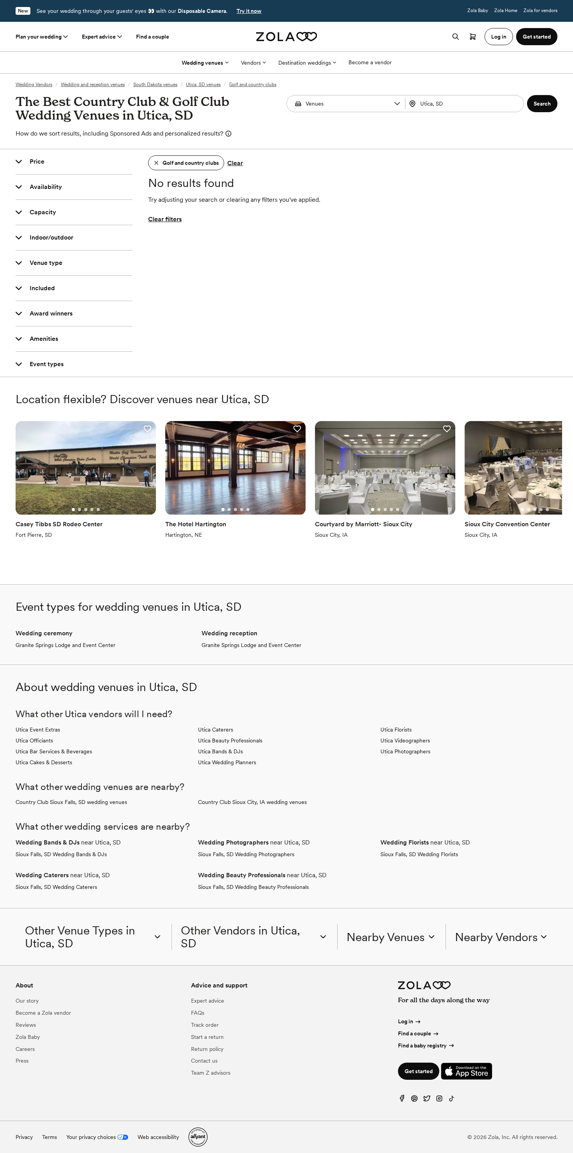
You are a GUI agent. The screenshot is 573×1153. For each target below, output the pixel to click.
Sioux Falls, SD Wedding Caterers (56, 887)
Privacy (24, 1137)
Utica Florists (396, 729)
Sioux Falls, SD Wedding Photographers (246, 854)
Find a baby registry (422, 1045)
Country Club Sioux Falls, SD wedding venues (71, 802)
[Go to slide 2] (79, 509)
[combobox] (465, 103)
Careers (25, 1049)
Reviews (26, 1025)
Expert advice (99, 36)
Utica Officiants (34, 740)
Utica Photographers (405, 751)
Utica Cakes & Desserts (44, 762)
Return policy (207, 1049)
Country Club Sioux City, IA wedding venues (252, 802)
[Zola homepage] (286, 36)
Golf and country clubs (252, 84)
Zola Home (505, 10)
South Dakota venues (155, 84)
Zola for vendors (540, 10)
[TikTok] (452, 1100)
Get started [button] (537, 36)
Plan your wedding (39, 36)
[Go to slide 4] (92, 509)
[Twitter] (427, 1100)
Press (22, 1061)
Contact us (204, 1061)
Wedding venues (202, 63)
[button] (397, 103)
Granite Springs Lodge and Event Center (65, 645)
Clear (235, 163)
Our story (27, 1001)
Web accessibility (158, 1137)
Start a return (207, 1037)
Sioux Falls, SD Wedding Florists (419, 854)
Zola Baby (477, 10)
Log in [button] (498, 36)
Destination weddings (304, 63)
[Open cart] (472, 36)
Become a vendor (370, 62)
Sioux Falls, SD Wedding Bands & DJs (61, 854)
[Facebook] (402, 1100)
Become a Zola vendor (43, 1013)
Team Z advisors (210, 1073)
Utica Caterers (215, 729)
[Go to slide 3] (86, 509)
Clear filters (165, 219)
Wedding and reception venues (93, 84)
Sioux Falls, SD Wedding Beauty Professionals (253, 887)
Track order (205, 1025)
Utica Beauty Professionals (230, 740)
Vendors (251, 63)
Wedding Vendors (34, 84)
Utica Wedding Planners (227, 762)
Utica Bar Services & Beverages (54, 751)
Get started (419, 1071)
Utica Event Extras (38, 729)
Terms (49, 1137)
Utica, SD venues (203, 84)
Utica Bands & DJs (220, 751)
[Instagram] (439, 1100)
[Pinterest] (414, 1100)
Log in (405, 1021)
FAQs (197, 1013)
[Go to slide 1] (73, 509)
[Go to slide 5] (98, 509)
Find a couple (152, 36)
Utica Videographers (405, 740)
